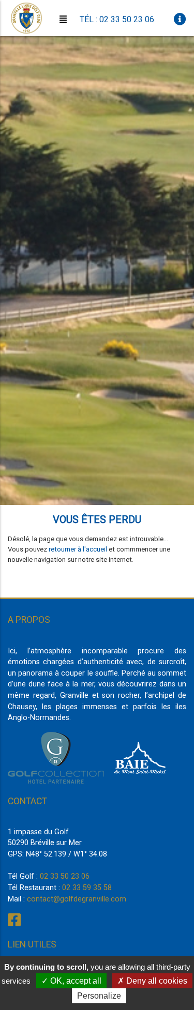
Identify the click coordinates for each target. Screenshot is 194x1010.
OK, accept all (74, 980)
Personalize (99, 995)
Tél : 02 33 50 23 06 (117, 19)
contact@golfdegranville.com (76, 899)
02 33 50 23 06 (64, 876)
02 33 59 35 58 (87, 887)
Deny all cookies (155, 980)
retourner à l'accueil (78, 549)
